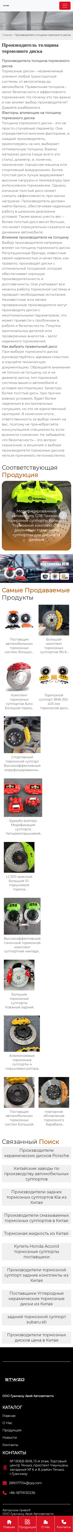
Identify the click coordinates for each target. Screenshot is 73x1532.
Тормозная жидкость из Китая (36, 1233)
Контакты (64, 1524)
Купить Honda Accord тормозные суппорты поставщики (36, 1251)
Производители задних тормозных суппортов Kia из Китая (36, 1197)
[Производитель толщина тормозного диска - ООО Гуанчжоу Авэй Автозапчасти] (6, 6)
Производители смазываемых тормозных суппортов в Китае (36, 1218)
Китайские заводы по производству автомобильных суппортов (36, 1173)
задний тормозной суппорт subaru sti (36, 1319)
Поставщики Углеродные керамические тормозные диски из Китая (36, 1298)
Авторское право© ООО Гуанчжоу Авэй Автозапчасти (28, 1512)
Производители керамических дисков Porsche (36, 1153)
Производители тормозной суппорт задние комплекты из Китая (36, 1275)
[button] (63, 515)
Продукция (27, 1524)
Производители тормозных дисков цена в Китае (36, 1337)
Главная (7, 34)
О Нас (45, 1524)
